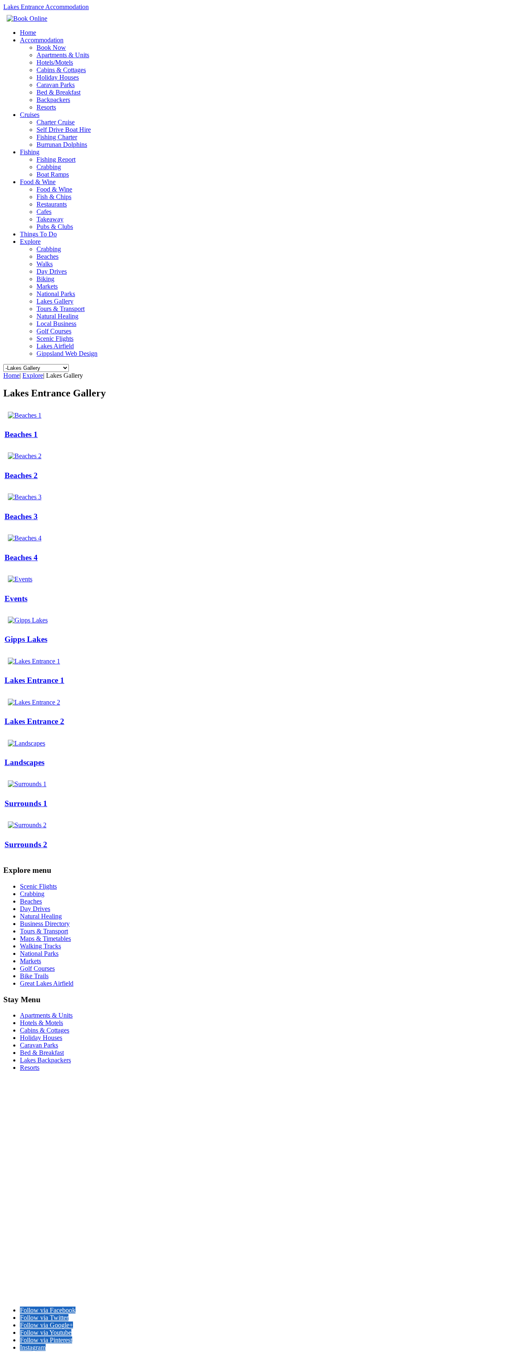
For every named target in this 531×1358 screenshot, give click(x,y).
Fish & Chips (54, 196)
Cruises (29, 114)
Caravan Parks (56, 84)
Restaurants (52, 204)
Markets (47, 286)
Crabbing (49, 166)
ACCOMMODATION (35, 1085)
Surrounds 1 (26, 803)
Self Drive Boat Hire (64, 129)
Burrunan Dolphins (62, 144)
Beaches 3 (21, 516)
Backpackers (53, 99)
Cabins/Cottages (26, 1107)
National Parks (56, 293)
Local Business (56, 323)
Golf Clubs (18, 1262)
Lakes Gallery (55, 301)
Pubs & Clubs (55, 226)
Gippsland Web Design (67, 353)
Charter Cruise (56, 122)
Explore (30, 241)
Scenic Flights (55, 338)
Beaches (47, 256)
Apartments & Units (63, 54)
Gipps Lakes (26, 639)
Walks (45, 263)
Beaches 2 (21, 475)
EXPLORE (19, 1180)
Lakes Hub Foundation (208, 1296)
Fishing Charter (57, 137)
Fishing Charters (27, 1151)
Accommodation (41, 40)
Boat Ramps (53, 174)
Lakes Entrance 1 (34, 680)
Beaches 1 (21, 434)
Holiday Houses (58, 77)
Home (28, 32)
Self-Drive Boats (26, 1159)
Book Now (51, 47)
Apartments (20, 1092)
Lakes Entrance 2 (34, 721)
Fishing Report (56, 159)
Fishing (29, 151)
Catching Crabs (25, 1239)
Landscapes (24, 762)
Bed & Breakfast (58, 92)
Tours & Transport (61, 308)
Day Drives (52, 271)
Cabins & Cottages (61, 69)
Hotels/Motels (55, 62)
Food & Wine (38, 181)
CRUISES (18, 1136)
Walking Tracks (25, 1203)
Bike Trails (18, 1218)
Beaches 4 (21, 557)
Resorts (46, 107)
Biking (45, 278)
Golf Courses (54, 331)
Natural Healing (57, 316)
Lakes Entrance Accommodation (46, 6)
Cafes (44, 211)
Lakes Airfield (55, 346)
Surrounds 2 (26, 844)
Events (16, 598)
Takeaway (50, 219)
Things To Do (38, 234)
